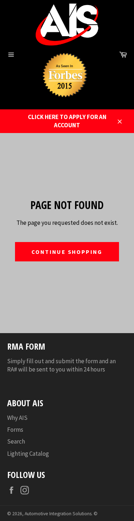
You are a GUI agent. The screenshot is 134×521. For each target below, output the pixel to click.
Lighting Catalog (28, 454)
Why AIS (17, 418)
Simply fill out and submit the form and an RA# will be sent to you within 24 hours (61, 365)
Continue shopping (67, 251)
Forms (15, 430)
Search (16, 441)
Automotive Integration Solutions (58, 514)
